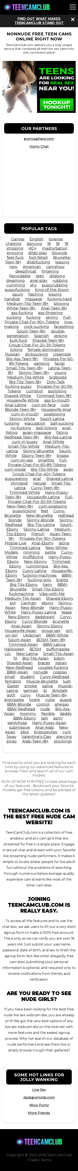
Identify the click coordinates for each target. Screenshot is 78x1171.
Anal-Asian (21, 626)
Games (17, 239)
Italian (61, 663)
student (27, 676)
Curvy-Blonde (34, 621)
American (32, 266)
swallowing (54, 414)
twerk (34, 700)
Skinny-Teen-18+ (34, 372)
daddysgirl (45, 617)
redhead (66, 515)
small (10, 676)
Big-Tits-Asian (35, 658)
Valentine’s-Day (36, 736)
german (30, 690)
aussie (66, 700)
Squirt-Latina (52, 419)
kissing (55, 294)
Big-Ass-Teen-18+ (22, 359)
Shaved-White (17, 395)
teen (40, 276)
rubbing (60, 280)
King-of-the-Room (52, 290)
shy (33, 285)
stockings (63, 741)
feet (44, 511)
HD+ (32, 248)
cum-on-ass (22, 460)
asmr (58, 718)
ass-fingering (50, 313)
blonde (15, 520)
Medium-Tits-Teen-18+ (28, 303)
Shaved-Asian (20, 663)
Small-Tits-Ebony (48, 589)
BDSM (35, 649)
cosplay (60, 672)
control (43, 704)
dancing (34, 243)
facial (60, 363)
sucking (13, 317)
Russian (12, 354)
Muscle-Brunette (42, 681)
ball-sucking (62, 423)
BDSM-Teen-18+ (51, 640)
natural (39, 483)
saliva (47, 686)
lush (67, 681)
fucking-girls (39, 580)
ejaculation (35, 423)
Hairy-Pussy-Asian (49, 723)
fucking (33, 317)
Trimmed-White (24, 492)
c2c (8, 653)
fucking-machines (39, 575)
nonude (40, 672)
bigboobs (58, 377)
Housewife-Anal (56, 409)
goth (11, 695)
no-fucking (21, 428)
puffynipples (58, 649)
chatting (13, 243)
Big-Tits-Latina (41, 524)
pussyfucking (17, 290)
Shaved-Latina (59, 478)
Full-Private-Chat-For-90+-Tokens (38, 319)
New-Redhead (19, 667)
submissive (19, 727)
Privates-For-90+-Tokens (43, 538)
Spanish (41, 336)
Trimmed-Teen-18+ (54, 395)
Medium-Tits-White (25, 377)
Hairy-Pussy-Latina (38, 612)
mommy (28, 713)
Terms (46, 1160)
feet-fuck (15, 257)
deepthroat (25, 271)
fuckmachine (21, 594)
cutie (50, 700)
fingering (50, 271)
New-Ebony (19, 617)
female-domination (46, 349)
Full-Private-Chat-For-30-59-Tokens (40, 499)
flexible (48, 713)
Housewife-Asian (20, 630)
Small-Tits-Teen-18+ (24, 368)
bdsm (59, 658)
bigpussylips (45, 732)
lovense (56, 239)
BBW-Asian (17, 672)
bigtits (62, 580)
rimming (31, 552)
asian (68, 469)
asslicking (57, 391)
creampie (62, 354)
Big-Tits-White (44, 469)
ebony (47, 603)
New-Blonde (32, 607)
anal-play (38, 280)
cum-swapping (52, 506)
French (38, 534)
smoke (30, 686)
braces (44, 663)
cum (67, 732)
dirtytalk (60, 690)
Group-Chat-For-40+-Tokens (39, 474)
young (60, 372)
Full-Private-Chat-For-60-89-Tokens (38, 462)
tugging (11, 423)
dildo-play (37, 253)
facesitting (64, 326)
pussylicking (24, 511)
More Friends (39, 1113)
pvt (13, 603)
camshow (55, 266)
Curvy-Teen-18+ (45, 488)
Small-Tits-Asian (58, 653)
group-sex (51, 630)
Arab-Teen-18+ (35, 741)
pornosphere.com (39, 139)
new (13, 266)
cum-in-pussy (25, 442)
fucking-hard (59, 299)
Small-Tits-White (24, 446)
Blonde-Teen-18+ (20, 409)
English (36, 239)
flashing (35, 294)
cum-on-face (44, 405)
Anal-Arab (44, 727)
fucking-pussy (18, 386)
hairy (47, 584)
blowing (61, 303)
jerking (60, 336)
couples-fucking (53, 667)
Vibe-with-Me (52, 594)
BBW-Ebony (24, 718)
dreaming (15, 280)
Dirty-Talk (56, 382)
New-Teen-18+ (20, 506)
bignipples (14, 700)
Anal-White (53, 442)
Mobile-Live (15, 543)
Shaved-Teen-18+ (48, 340)
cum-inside (15, 469)
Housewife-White (22, 400)
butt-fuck (18, 340)
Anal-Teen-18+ (54, 308)
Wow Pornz (39, 1105)
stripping (14, 248)
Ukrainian (32, 635)
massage (33, 299)
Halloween (14, 649)
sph (44, 718)
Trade (33, 1160)
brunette (61, 621)
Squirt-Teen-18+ (31, 331)
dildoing (57, 276)
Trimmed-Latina (25, 548)
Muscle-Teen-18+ (51, 695)
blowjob (59, 253)
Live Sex (39, 1090)
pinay (11, 741)
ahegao (62, 704)
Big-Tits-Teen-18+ (25, 382)
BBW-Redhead (21, 709)
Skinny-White (22, 419)
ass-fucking (22, 313)
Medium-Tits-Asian (23, 598)
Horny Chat (39, 146)
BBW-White (57, 635)
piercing (64, 736)
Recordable (20, 276)
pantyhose (17, 723)
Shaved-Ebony (59, 598)
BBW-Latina (54, 644)
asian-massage (37, 432)
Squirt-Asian (19, 640)
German (28, 603)
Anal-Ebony (42, 543)
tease (67, 612)
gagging (42, 363)
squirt (17, 294)
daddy (66, 713)
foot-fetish (38, 257)
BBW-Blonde (19, 704)
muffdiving (33, 557)
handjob (12, 299)
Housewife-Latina (43, 497)
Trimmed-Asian (23, 644)
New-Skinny (35, 561)
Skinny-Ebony (50, 626)
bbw (25, 732)
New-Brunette (39, 515)
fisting (62, 432)
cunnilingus (37, 566)
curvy (26, 695)
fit (15, 658)
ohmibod (19, 483)
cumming (15, 285)
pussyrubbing (55, 285)
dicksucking (36, 354)
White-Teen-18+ (21, 308)
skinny (52, 317)
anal (37, 478)
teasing (62, 262)
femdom (13, 681)
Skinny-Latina (36, 529)
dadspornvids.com (39, 1097)
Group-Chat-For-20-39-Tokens (37, 345)
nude (45, 709)
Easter (13, 686)
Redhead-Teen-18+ (21, 437)
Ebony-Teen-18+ (37, 455)
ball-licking (46, 428)
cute (65, 405)
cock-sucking (36, 326)
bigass (63, 455)
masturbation (55, 248)
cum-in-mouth (25, 414)
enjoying (15, 253)
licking (16, 349)
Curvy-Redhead (54, 676)
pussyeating (16, 478)
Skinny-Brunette (38, 451)
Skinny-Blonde (40, 520)
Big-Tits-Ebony (24, 584)
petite (50, 552)
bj (45, 690)
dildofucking (38, 262)
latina (64, 543)
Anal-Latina (15, 405)
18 (49, 243)
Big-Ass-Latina (58, 437)
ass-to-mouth (57, 400)
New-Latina (27, 653)
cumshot (34, 391)
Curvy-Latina (34, 571)
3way (11, 736)
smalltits (46, 460)
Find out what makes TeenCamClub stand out (39, 21)
